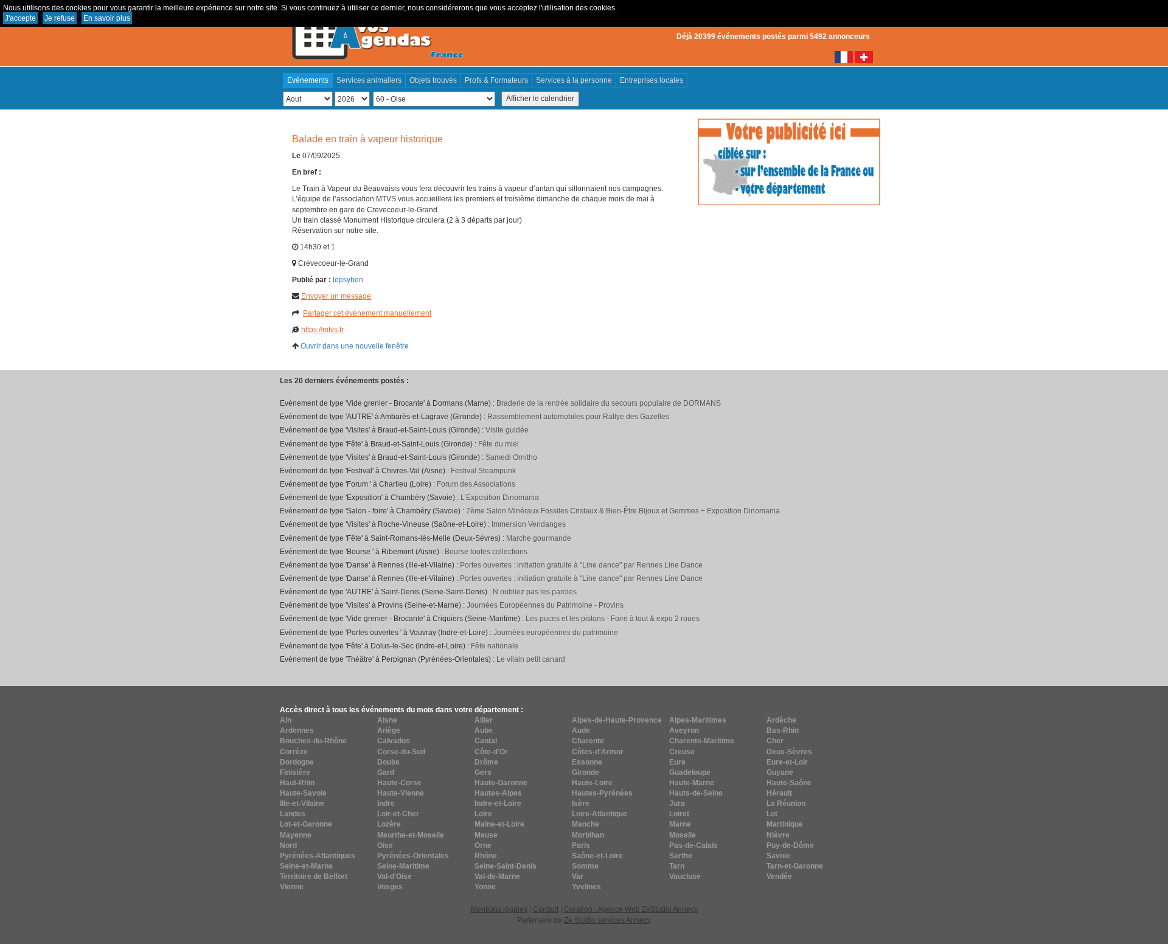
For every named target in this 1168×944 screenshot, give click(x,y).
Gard (385, 772)
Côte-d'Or (491, 752)
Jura (677, 803)
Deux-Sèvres (789, 752)
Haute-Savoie (303, 793)
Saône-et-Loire (597, 856)
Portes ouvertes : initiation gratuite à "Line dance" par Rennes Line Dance (581, 565)
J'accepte (20, 18)
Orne (483, 845)
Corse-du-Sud (401, 752)
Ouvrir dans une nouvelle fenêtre (355, 346)
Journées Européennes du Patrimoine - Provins (545, 605)
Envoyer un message (336, 296)
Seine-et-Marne (306, 866)
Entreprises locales (651, 80)
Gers (483, 772)
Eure (677, 762)
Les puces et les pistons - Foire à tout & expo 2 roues (613, 618)
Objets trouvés (433, 80)
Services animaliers (368, 80)
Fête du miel (498, 444)
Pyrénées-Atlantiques (317, 856)
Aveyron (684, 730)
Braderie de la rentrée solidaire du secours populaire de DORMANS (608, 403)
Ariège (388, 730)
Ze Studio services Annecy (607, 920)
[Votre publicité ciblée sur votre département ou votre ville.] (789, 161)
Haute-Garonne (500, 783)
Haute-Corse (399, 783)
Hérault (779, 793)
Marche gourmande (538, 538)
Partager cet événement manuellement (367, 313)
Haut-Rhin (297, 783)
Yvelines (586, 887)
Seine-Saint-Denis (505, 866)
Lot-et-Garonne (306, 824)
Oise (385, 845)
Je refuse (59, 18)
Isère (580, 803)
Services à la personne (574, 80)
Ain (285, 720)
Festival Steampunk (483, 471)
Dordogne (297, 762)
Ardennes (297, 730)
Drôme (486, 762)
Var (577, 876)
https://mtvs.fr (322, 329)
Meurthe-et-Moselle (410, 835)
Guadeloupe (690, 772)
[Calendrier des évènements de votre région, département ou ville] (377, 31)
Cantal (485, 741)
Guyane (779, 772)
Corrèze (294, 752)
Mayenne (295, 835)
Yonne (485, 887)
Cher (775, 741)
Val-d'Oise (394, 876)
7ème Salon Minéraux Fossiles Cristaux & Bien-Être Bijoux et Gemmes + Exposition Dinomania (623, 511)
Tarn (676, 866)
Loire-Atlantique (599, 814)
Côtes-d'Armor (598, 752)
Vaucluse (685, 876)
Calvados (393, 741)
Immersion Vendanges (529, 524)
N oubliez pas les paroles (535, 592)
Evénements (307, 80)
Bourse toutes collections (486, 551)
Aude (581, 730)
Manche (585, 824)
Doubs (388, 762)
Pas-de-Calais (693, 845)
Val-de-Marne (497, 876)
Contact (545, 909)
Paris (581, 845)
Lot (771, 814)
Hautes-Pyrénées (602, 793)
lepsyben (348, 280)
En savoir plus (106, 18)
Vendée (779, 876)
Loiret (679, 814)
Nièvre (778, 835)
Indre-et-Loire (497, 803)
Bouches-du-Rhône (313, 741)
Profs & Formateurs (496, 80)
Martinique (784, 824)
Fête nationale (494, 646)
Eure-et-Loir (787, 762)
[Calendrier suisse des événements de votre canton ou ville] (864, 56)
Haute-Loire (592, 783)
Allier (483, 720)
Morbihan (588, 835)
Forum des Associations (476, 484)
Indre (386, 803)
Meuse (486, 835)
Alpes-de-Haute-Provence (617, 720)
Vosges (390, 887)
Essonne (587, 762)
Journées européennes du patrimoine (555, 632)
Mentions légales (499, 909)
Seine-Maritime (403, 866)
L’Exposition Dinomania (500, 497)
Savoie (778, 856)
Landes (292, 814)
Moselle (682, 835)
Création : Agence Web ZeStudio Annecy (631, 909)
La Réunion (785, 803)
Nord (288, 845)
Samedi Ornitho (511, 457)
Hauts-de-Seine (696, 793)
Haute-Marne (691, 783)
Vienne (292, 887)
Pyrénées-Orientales (413, 856)
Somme (585, 866)
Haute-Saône (789, 783)
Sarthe (680, 856)
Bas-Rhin (782, 730)
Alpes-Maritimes (697, 720)
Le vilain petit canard (530, 659)
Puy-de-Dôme (790, 845)
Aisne (387, 720)
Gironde (585, 772)
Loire (483, 814)
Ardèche (781, 720)
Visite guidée (507, 430)
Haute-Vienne (400, 793)
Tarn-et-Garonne (794, 866)
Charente (588, 741)
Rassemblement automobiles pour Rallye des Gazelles (578, 416)
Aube (483, 730)
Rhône (485, 856)
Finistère (295, 772)
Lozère (389, 824)
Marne (680, 824)
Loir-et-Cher (398, 814)
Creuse (682, 752)
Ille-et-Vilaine (302, 803)
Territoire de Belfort (313, 876)
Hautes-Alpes (498, 793)
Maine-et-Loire (499, 824)
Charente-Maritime (701, 741)
